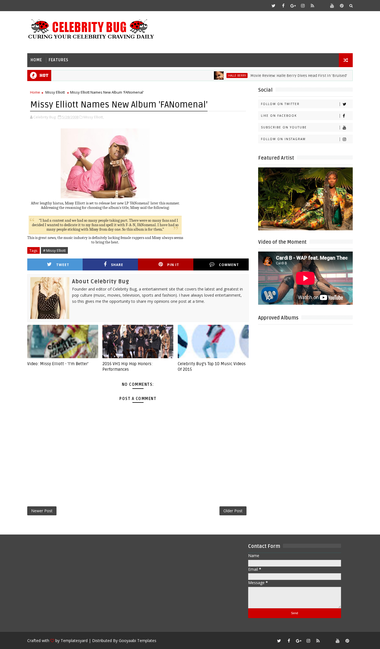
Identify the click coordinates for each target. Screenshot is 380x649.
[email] (322, 5)
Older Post (233, 510)
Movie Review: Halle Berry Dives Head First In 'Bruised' (288, 75)
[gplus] (293, 5)
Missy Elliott (55, 92)
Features (58, 60)
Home (36, 60)
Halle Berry (226, 75)
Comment (229, 264)
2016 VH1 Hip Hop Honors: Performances (127, 366)
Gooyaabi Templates (137, 640)
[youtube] (332, 5)
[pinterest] (341, 5)
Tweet (62, 264)
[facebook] (283, 5)
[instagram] (302, 5)
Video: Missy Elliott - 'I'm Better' (57, 363)
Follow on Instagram (283, 139)
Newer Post (42, 510)
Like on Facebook (279, 116)
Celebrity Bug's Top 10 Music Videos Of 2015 (212, 366)
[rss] (312, 5)
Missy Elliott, (93, 116)
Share (117, 264)
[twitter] (273, 5)
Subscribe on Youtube (284, 127)
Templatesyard (74, 640)
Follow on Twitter (280, 104)
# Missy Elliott (54, 250)
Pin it (173, 264)
